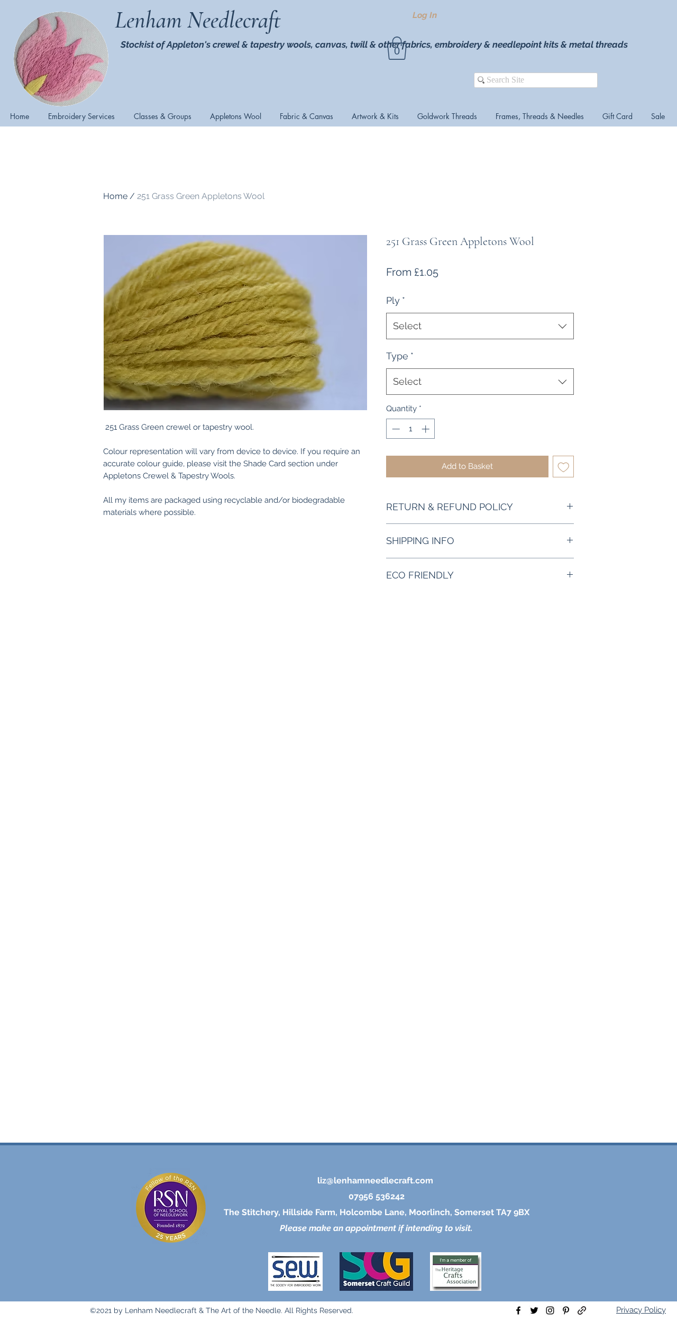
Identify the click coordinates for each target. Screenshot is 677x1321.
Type (400, 355)
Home (115, 196)
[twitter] (534, 1310)
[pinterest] (566, 1310)
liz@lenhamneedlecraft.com (375, 1180)
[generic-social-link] (582, 1310)
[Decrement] (395, 429)
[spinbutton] (410, 429)
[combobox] (480, 326)
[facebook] (518, 1310)
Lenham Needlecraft (200, 20)
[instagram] (550, 1310)
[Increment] (426, 429)
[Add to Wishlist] (563, 466)
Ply (395, 300)
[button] (397, 48)
